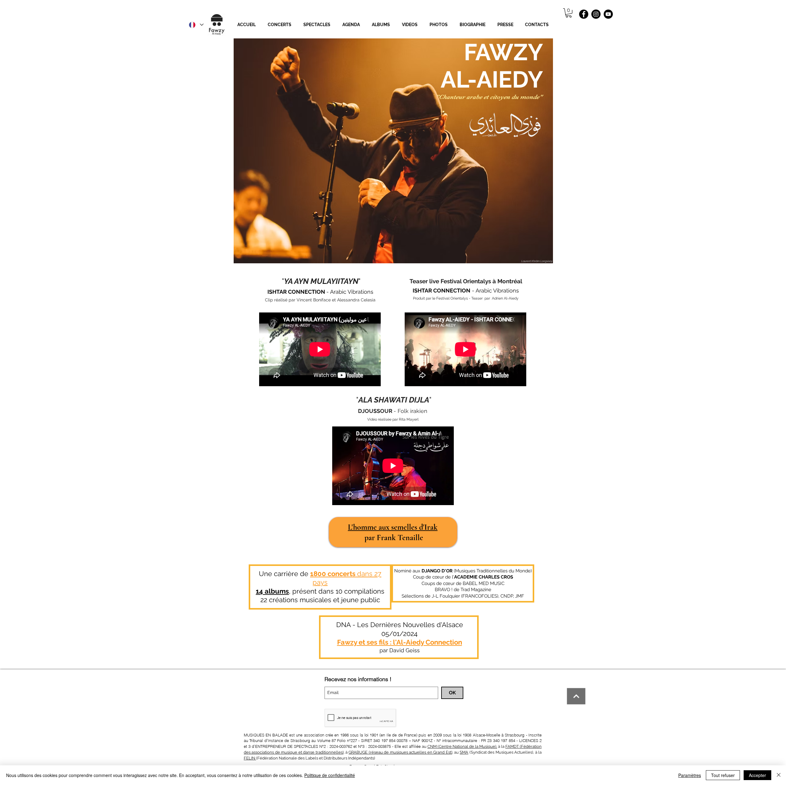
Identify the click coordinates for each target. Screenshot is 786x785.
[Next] (576, 696)
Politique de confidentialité (329, 775)
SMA (464, 752)
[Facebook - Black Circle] (583, 14)
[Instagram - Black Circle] (596, 14)
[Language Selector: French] (196, 24)
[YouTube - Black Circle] (608, 14)
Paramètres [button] (689, 775)
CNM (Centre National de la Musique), (462, 746)
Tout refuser (723, 775)
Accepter (757, 775)
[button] (381, 24)
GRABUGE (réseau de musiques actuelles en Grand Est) (400, 752)
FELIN (250, 758)
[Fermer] (778, 775)
